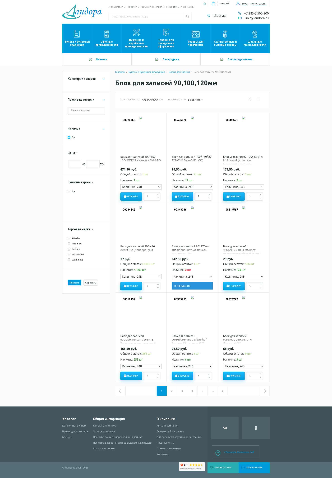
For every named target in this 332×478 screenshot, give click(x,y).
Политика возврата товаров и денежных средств (122, 442)
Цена (71, 153)
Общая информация (109, 419)
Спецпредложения (240, 59)
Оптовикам (172, 7)
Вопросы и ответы (104, 448)
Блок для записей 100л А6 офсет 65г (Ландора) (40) (137, 248)
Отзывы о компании (169, 448)
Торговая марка (79, 229)
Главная (120, 72)
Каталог (69, 419)
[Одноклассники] (256, 428)
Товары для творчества (195, 43)
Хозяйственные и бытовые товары (225, 43)
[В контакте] (225, 428)
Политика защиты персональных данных (117, 437)
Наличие (74, 129)
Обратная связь (254, 467)
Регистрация (258, 3)
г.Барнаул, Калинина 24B (239, 452)
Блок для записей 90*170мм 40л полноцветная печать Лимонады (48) (190, 250)
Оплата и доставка (151, 7)
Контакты (188, 7)
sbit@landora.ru (257, 18)
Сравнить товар (223, 467)
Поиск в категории (81, 99)
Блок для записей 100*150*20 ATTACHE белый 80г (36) (191, 158)
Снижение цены (79, 182)
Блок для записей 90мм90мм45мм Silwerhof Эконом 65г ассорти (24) (189, 339)
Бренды (67, 437)
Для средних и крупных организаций (179, 437)
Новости (132, 7)
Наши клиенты (165, 442)
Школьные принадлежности (255, 43)
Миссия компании (167, 425)
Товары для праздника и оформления (166, 43)
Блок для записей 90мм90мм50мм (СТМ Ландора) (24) (237, 339)
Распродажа (171, 59)
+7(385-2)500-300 (256, 13)
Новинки (101, 59)
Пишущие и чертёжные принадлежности (136, 43)
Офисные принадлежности (106, 43)
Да (73, 137)
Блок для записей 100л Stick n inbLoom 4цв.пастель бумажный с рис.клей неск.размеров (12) (243, 162)
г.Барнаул (220, 15)
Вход (244, 3)
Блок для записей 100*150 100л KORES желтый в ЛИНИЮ (140, 158)
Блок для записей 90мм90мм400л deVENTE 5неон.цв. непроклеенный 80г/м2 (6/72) (138, 341)
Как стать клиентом (104, 425)
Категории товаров (82, 79)
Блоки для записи (179, 72)
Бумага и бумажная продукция (77, 43)
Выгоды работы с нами (170, 431)
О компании (116, 7)
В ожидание (182, 286)
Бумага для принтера (75, 431)
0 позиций (223, 3)
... (213, 390)
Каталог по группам (74, 425)
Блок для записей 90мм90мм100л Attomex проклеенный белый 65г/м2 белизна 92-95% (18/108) (242, 251)
